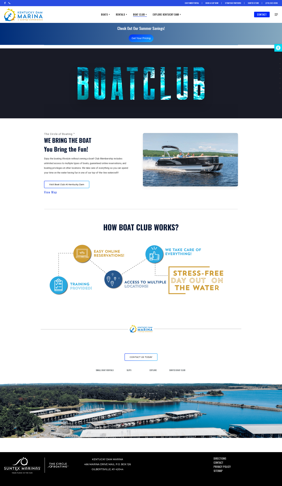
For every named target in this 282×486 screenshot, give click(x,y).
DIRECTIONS (220, 458)
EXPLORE (153, 370)
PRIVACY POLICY (222, 466)
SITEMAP (218, 470)
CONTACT (218, 462)
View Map (50, 192)
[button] (278, 48)
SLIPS (129, 370)
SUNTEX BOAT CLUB (177, 370)
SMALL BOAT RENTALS (105, 370)
